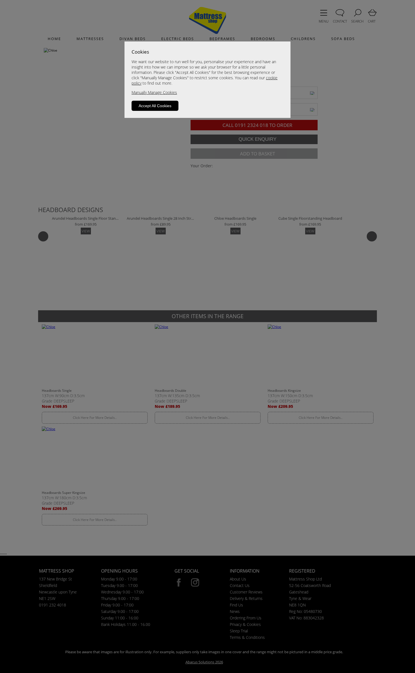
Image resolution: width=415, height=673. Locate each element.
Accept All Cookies (155, 106)
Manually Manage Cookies (154, 92)
